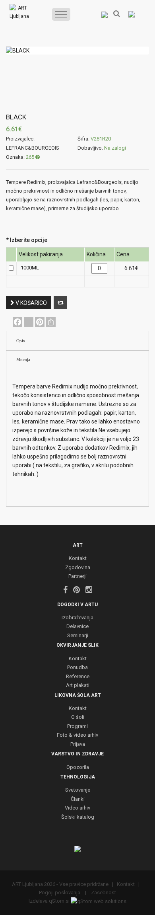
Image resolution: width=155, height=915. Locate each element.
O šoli (77, 717)
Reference (77, 676)
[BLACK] (77, 51)
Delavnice (77, 626)
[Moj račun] (105, 14)
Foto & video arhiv (77, 735)
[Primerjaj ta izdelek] (60, 302)
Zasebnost (103, 892)
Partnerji (77, 576)
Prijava (77, 744)
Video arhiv (77, 808)
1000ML (30, 268)
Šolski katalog (77, 817)
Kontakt (78, 558)
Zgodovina (77, 567)
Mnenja (23, 359)
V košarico (30, 303)
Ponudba (77, 667)
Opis (20, 340)
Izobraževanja (77, 618)
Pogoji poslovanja (60, 892)
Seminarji (77, 635)
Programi (77, 726)
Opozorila (77, 767)
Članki (78, 799)
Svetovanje (77, 790)
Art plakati (77, 685)
